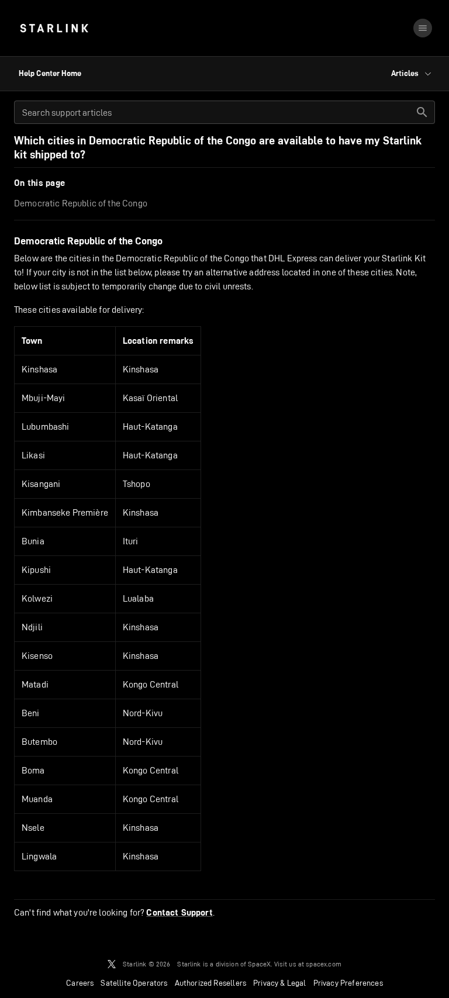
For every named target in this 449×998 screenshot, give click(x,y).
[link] (54, 28)
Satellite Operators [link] (134, 982)
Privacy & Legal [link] (279, 982)
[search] (422, 112)
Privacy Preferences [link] (348, 982)
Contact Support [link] (179, 912)
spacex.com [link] (323, 964)
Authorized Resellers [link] (210, 982)
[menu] (422, 28)
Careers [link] (80, 982)
